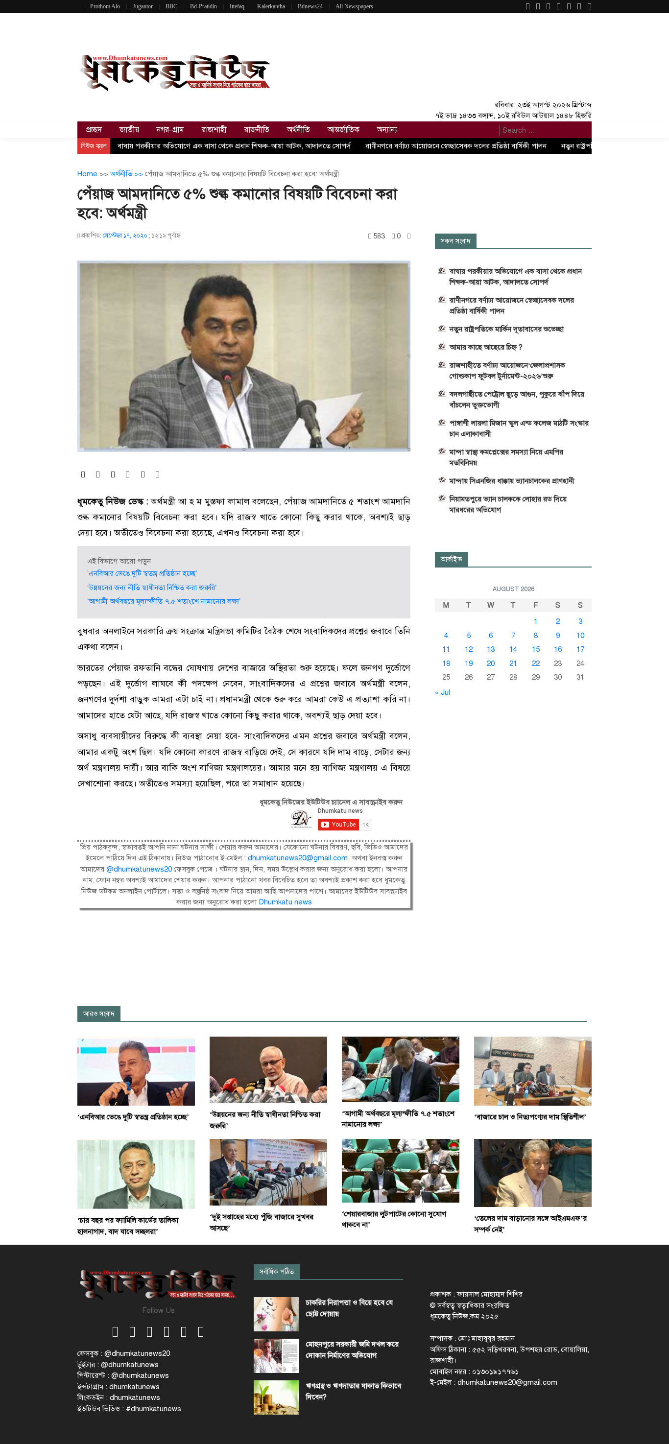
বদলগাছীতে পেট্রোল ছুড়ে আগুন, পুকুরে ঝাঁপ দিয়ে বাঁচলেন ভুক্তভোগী (517, 399)
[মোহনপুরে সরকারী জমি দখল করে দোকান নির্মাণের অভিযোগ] (276, 1356)
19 (469, 663)
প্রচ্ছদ (94, 130)
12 (469, 649)
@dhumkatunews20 (139, 869)
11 (446, 649)
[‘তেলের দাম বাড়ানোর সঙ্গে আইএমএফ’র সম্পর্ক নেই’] (533, 1172)
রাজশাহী (214, 130)
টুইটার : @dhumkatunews (118, 1364)
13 (491, 649)
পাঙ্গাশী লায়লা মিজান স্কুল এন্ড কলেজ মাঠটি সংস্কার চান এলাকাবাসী (519, 428)
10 (580, 635)
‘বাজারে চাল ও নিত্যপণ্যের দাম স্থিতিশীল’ (530, 1117)
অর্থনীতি (298, 130)
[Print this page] (408, 236)
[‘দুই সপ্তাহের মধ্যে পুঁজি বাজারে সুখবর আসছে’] (268, 1171)
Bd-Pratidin (203, 6)
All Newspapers (354, 6)
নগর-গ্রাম (170, 130)
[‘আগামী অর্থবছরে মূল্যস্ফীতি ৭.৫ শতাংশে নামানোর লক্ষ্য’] (400, 1069)
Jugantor (143, 6)
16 (558, 649)
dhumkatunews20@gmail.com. (300, 857)
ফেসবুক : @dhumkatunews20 (123, 1353)
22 (536, 663)
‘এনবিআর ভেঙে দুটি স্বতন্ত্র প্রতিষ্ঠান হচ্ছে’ (142, 573)
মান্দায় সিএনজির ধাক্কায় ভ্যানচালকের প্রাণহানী (512, 480)
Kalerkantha (271, 6)
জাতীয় (129, 130)
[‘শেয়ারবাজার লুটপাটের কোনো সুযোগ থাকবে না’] (400, 1170)
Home (87, 173)
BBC (171, 6)
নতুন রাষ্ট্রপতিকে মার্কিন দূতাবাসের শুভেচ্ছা (507, 329)
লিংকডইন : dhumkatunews (118, 1397)
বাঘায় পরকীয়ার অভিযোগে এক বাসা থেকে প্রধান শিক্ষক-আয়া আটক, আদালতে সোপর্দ (234, 146)
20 (491, 663)
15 (536, 649)
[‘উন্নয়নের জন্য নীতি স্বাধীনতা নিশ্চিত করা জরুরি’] (268, 1069)
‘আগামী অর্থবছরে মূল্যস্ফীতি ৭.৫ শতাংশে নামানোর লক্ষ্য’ (163, 601)
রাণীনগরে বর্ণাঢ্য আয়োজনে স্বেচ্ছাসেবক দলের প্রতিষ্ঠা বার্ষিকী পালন (456, 146)
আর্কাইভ (451, 559)
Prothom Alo (105, 6)
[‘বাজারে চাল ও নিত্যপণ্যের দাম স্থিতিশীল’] (533, 1070)
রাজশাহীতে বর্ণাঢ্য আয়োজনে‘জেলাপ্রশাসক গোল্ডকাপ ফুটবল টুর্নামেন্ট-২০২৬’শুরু (507, 370)
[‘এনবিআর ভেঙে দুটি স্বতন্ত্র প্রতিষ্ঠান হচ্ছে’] (136, 1070)
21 (513, 663)
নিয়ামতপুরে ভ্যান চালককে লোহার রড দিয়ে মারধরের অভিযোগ (508, 504)
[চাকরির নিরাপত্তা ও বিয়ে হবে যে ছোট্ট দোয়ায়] (276, 1314)
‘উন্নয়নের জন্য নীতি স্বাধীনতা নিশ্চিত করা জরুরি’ (151, 587)
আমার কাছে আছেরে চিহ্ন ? (486, 347)
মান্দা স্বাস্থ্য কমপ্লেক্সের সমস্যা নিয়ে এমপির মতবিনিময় (506, 457)
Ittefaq (237, 6)
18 (446, 663)
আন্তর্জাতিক (343, 130)
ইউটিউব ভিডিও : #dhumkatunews (129, 1408)
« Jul (442, 692)
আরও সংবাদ (99, 1014)
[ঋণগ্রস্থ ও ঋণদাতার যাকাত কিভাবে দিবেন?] (276, 1397)
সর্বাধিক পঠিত (277, 1272)
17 (580, 649)
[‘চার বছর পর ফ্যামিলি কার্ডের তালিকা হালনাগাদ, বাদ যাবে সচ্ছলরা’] (136, 1173)
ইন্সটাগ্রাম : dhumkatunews (118, 1386)
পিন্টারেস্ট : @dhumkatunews (123, 1375)
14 (513, 649)
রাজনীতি (256, 130)
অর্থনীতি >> (127, 173)
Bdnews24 (310, 6)
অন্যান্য (387, 130)
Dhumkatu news (285, 902)
